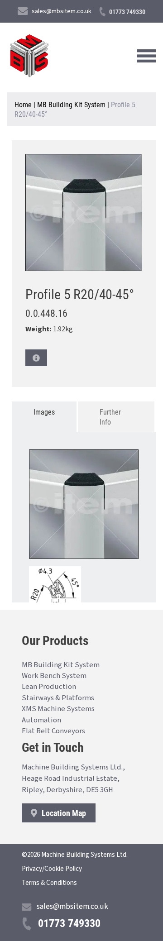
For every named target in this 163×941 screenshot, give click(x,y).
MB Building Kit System (71, 104)
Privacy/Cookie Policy (52, 868)
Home (23, 104)
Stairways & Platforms (58, 698)
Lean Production (49, 686)
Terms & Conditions (49, 882)
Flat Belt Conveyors (53, 731)
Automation (41, 720)
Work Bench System (54, 675)
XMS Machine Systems (58, 708)
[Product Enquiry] (36, 357)
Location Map (63, 812)
